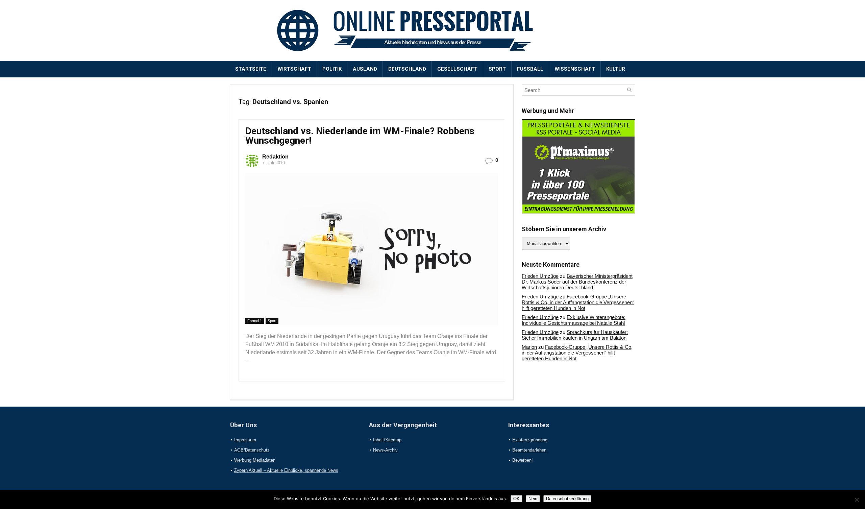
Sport (497, 69)
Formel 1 (254, 321)
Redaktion (275, 157)
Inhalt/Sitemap (387, 439)
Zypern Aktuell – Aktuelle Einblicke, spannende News (286, 470)
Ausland (365, 69)
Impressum (245, 439)
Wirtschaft (294, 69)
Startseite (250, 69)
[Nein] (856, 499)
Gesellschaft (457, 69)
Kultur (615, 69)
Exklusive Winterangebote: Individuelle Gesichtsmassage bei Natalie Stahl (573, 320)
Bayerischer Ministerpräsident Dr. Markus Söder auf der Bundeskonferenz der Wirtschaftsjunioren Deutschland (577, 281)
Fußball (530, 69)
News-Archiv (385, 450)
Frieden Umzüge (540, 276)
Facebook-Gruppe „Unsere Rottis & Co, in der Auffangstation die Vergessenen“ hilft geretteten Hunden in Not (578, 302)
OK (516, 498)
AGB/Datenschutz (252, 450)
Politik (332, 69)
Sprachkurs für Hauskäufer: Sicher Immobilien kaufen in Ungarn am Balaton (575, 335)
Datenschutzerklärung (567, 498)
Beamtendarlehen (529, 450)
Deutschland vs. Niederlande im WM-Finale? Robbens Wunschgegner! (359, 135)
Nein (532, 498)
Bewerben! (522, 460)
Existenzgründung (529, 439)
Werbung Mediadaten (254, 460)
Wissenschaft (574, 69)
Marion (529, 347)
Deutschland (407, 69)
